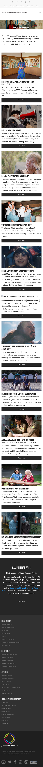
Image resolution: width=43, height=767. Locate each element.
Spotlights (5, 630)
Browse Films (30, 6)
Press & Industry (7, 693)
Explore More (6, 633)
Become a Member (9, 6)
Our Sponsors (6, 711)
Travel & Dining (6, 690)
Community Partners (8, 714)
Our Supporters (6, 708)
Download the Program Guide (11, 642)
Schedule (6, 651)
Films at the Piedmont (8, 663)
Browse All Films (7, 624)
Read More (21, 100)
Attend (5, 672)
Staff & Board (6, 717)
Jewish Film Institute (11, 699)
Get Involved (5, 703)
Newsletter (5, 723)
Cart (37, 6)
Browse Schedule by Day (9, 654)
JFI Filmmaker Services (9, 705)
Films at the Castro (7, 657)
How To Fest (5, 684)
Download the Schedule (9, 666)
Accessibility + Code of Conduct (11, 687)
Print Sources (6, 645)
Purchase (21, 601)
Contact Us (5, 720)
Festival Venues (6, 681)
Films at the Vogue (7, 660)
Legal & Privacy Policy (30, 751)
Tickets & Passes (20, 6)
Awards (4, 636)
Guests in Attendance (8, 639)
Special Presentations (8, 627)
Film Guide (6, 621)
